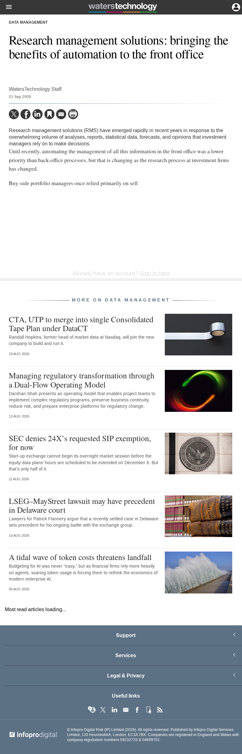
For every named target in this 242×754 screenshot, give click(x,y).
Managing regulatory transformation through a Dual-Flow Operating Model (81, 380)
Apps (148, 710)
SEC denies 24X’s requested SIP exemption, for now (80, 442)
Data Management (28, 22)
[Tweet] (14, 114)
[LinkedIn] (37, 114)
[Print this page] (73, 114)
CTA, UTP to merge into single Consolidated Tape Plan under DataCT (81, 323)
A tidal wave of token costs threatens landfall (80, 556)
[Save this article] (49, 114)
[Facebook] (25, 114)
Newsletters (126, 710)
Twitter (103, 710)
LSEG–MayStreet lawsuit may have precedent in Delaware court (82, 505)
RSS (160, 710)
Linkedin (114, 710)
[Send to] (61, 114)
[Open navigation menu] (6, 7)
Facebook (137, 710)
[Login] (235, 6)
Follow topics (91, 710)
